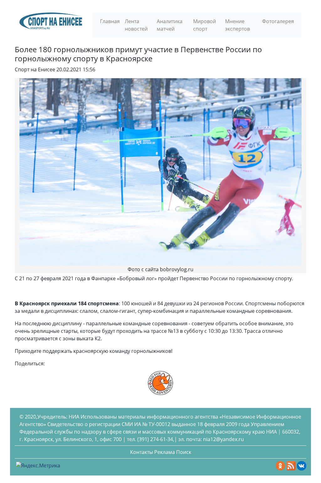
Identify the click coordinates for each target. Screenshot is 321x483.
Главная (110, 21)
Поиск (183, 452)
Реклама (164, 452)
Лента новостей (136, 25)
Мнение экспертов (237, 25)
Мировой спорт (204, 25)
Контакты (141, 452)
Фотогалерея (278, 21)
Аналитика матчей (169, 25)
